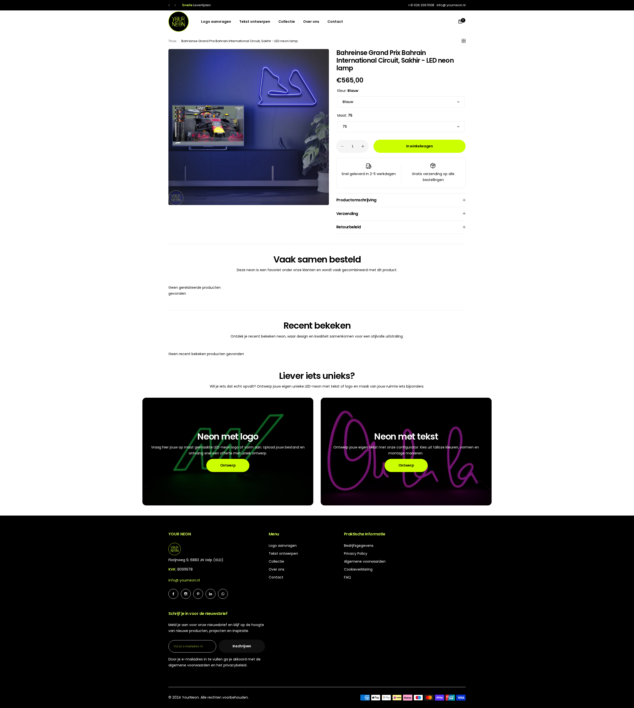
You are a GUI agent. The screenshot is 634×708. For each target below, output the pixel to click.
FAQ (347, 577)
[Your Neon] (178, 21)
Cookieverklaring (358, 569)
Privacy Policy (355, 553)
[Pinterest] (198, 594)
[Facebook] (173, 594)
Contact (276, 577)
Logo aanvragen (283, 545)
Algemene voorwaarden (365, 561)
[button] (169, 5)
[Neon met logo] (227, 451)
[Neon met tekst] (406, 451)
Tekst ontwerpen (283, 553)
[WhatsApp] (223, 594)
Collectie (276, 561)
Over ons (276, 569)
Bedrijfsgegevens (358, 545)
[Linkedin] (210, 594)
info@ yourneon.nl (184, 580)
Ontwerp (228, 465)
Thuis (172, 41)
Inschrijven (242, 646)
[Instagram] (186, 594)
